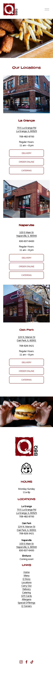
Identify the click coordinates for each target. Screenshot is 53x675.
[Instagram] (21, 662)
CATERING (26, 170)
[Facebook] (26, 662)
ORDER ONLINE (26, 162)
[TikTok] (32, 662)
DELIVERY (26, 153)
